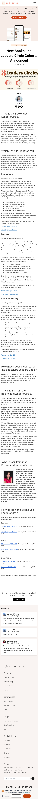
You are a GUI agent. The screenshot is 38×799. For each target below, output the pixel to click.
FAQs (5, 729)
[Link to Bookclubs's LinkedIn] (26, 787)
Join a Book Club (9, 705)
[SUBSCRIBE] (32, 778)
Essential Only (16, 796)
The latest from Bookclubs (19, 45)
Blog (5, 710)
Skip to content (19, 4)
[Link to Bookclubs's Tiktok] (19, 787)
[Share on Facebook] (16, 106)
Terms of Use (8, 686)
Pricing (6, 690)
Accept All (27, 796)
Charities (7, 745)
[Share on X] (19, 107)
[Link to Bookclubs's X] (15, 787)
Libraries (6, 753)
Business (7, 740)
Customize (7, 796)
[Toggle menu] (34, 3)
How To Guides (9, 725)
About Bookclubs (9, 677)
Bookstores (7, 749)
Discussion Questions (11, 721)
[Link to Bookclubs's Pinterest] (23, 787)
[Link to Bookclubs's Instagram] (11, 787)
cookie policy (25, 792)
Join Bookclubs (19, 599)
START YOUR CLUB (19, 17)
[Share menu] (21, 107)
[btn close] (36, 8)
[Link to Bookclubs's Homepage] (10, 3)
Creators (7, 757)
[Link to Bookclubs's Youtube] (30, 787)
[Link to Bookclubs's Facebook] (7, 787)
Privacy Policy (8, 682)
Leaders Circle (8, 701)
